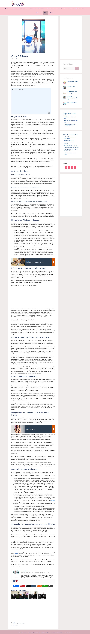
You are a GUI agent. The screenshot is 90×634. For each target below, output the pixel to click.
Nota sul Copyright (44, 632)
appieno (53, 500)
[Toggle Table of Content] (48, 113)
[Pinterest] (16, 581)
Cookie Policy (37, 632)
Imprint (66, 632)
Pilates (14, 622)
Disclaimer (61, 632)
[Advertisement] (57, 3)
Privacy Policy (30, 632)
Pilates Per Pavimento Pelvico (19, 623)
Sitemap (70, 632)
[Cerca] (77, 68)
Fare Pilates (15, 625)
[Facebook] (14, 581)
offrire (16, 553)
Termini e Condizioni (53, 632)
